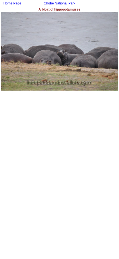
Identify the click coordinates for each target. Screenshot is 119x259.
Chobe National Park (59, 3)
